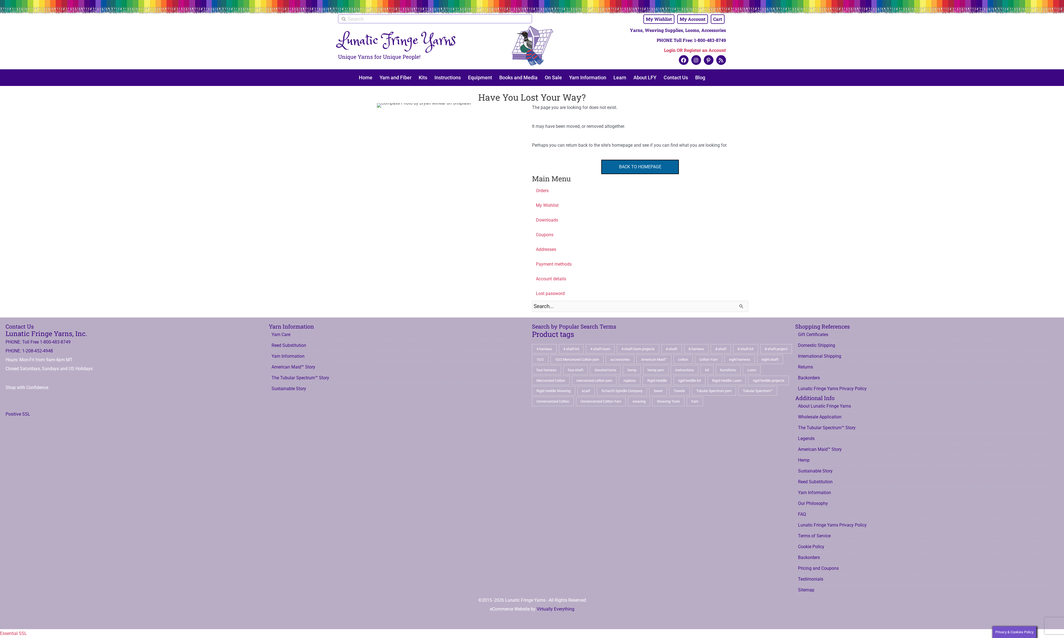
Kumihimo (728, 370)
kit (707, 370)
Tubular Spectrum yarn (714, 391)
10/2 (540, 359)
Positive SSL (18, 414)
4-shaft (671, 349)
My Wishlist (547, 205)
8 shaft (721, 349)
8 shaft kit (745, 349)
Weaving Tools (668, 401)
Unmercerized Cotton (552, 401)
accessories (620, 359)
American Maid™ (654, 359)
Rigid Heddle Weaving (553, 391)
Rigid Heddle (657, 380)
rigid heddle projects (768, 380)
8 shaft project (776, 349)
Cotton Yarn (708, 359)
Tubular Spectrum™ (758, 391)
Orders (542, 190)
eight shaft (769, 359)
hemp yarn (656, 370)
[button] (684, 60)
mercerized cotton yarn (594, 380)
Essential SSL (13, 633)
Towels (679, 391)
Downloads (547, 220)
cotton (683, 359)
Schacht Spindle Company (622, 391)
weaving (639, 401)
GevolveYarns (605, 370)
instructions (684, 370)
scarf (586, 391)
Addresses (546, 249)
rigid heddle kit (689, 380)
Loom (751, 370)
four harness (546, 370)
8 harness (696, 349)
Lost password (550, 293)
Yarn (694, 401)
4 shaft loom (600, 349)
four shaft (575, 370)
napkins (629, 380)
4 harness (544, 349)
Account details (551, 278)
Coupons (544, 234)
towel (658, 391)
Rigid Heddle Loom (726, 380)
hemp (632, 370)
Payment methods (554, 264)
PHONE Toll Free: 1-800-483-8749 (691, 40)
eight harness (739, 359)
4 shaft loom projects (638, 349)
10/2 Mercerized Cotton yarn (577, 359)
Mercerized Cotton (550, 380)
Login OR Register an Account (695, 50)
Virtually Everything (555, 609)
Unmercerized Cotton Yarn (600, 401)
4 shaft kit (571, 349)
